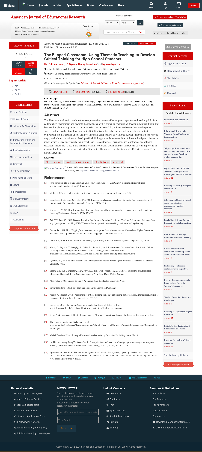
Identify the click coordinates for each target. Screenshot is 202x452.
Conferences (106, 5)
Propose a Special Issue (26, 404)
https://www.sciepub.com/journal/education (38, 31)
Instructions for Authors (25, 133)
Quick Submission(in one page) (30, 427)
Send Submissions (119, 416)
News (121, 5)
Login (165, 7)
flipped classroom (54, 162)
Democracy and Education (176, 119)
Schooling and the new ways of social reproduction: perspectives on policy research (177, 204)
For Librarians (20, 205)
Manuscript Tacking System (28, 393)
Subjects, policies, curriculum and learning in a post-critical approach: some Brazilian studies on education (177, 152)
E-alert (178, 7)
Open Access (159, 416)
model (68, 162)
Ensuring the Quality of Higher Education (178, 313)
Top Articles (172, 78)
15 (46, 315)
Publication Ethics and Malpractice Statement (22, 141)
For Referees (19, 191)
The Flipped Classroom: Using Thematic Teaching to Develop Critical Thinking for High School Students (99, 56)
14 (46, 305)
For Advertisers (21, 198)
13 (46, 295)
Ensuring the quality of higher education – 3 (177, 187)
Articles (57, 5)
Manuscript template (179, 47)
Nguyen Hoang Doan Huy (83, 64)
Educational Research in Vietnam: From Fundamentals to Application (112, 83)
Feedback (114, 399)
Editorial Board (21, 119)
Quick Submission (25, 228)
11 (46, 281)
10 (46, 271)
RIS (16, 86)
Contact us (18, 219)
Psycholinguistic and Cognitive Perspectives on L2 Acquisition (178, 221)
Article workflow (21, 171)
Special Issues (74, 5)
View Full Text (59, 91)
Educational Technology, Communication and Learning (177, 235)
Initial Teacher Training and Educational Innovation (177, 327)
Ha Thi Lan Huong (54, 64)
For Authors (159, 393)
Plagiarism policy (21, 150)
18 (46, 342)
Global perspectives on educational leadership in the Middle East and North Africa (177, 251)
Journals (43, 5)
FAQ (15, 212)
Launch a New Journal (25, 410)
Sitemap (114, 427)
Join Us (114, 421)
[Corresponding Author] (67, 63)
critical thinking (102, 162)
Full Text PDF (83, 91)
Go (140, 22)
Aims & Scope (20, 112)
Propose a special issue (170, 25)
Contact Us (115, 393)
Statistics (171, 85)
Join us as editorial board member (171, 33)
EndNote (19, 94)
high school (118, 162)
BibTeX (18, 90)
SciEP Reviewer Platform (27, 421)
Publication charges (22, 177)
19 (46, 352)
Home (30, 5)
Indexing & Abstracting (24, 126)
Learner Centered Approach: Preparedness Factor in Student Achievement (177, 283)
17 (46, 335)
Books (90, 5)
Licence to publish (22, 157)
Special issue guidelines (176, 355)
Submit (193, 5)
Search (151, 7)
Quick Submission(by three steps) (32, 433)
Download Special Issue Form (171, 427)
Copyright (17, 164)
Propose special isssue (178, 364)
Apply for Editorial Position (28, 399)
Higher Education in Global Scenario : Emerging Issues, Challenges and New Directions (178, 171)
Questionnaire (117, 410)
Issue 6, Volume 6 (24, 45)
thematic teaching (83, 162)
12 (46, 288)
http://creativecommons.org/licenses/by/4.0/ (99, 170)
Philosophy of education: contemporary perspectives (176, 267)
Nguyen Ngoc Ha (111, 64)
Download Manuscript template (173, 421)
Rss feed (171, 93)
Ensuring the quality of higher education (177, 341)
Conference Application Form (29, 416)
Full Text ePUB (116, 91)
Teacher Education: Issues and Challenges (177, 298)
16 (46, 322)
